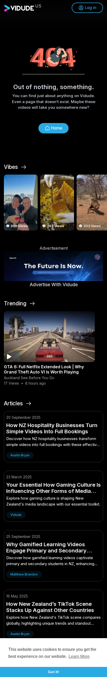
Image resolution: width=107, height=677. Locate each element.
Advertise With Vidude (54, 284)
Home (56, 128)
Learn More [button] (79, 656)
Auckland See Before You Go (29, 378)
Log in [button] (90, 7)
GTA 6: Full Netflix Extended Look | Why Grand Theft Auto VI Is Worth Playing (44, 369)
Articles (13, 403)
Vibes (11, 167)
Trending (15, 303)
